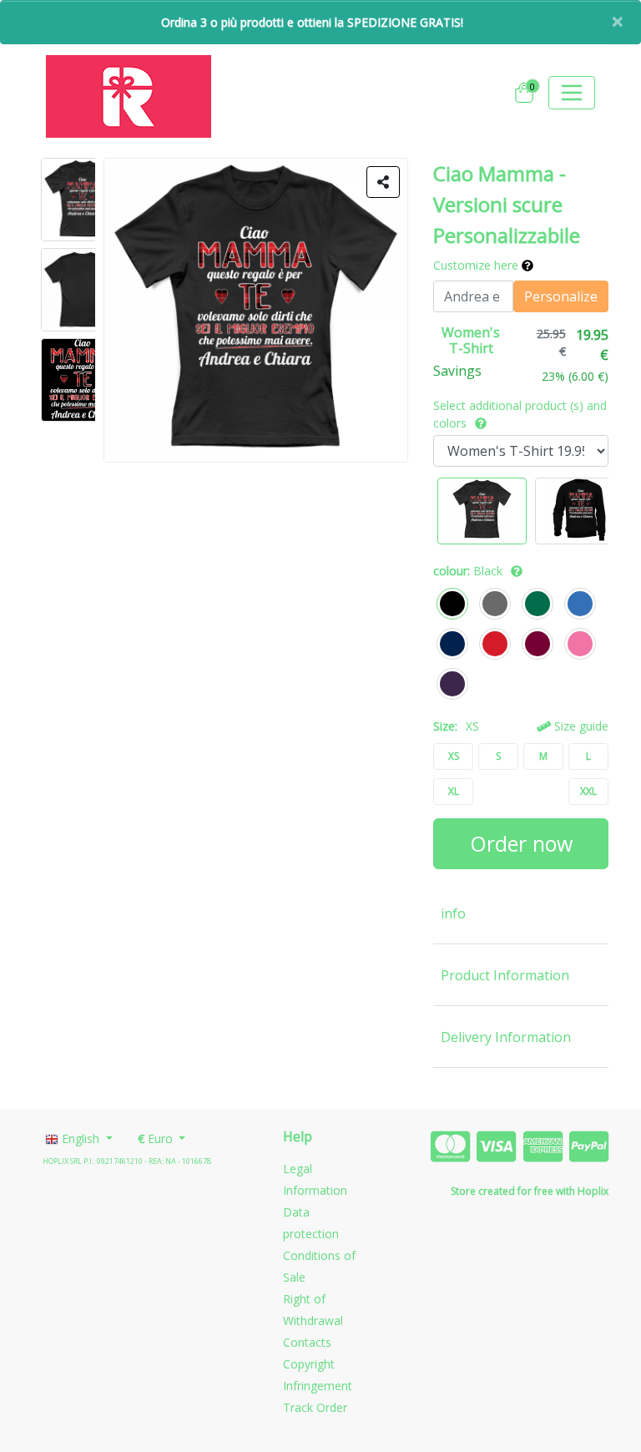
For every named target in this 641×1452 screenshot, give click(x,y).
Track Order (315, 1407)
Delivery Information (506, 1037)
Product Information (505, 975)
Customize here (477, 265)
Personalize (561, 296)
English (80, 1138)
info (453, 913)
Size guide (579, 726)
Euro (157, 1138)
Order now (521, 843)
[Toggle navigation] (571, 92)
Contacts (307, 1342)
